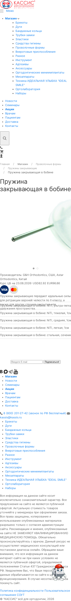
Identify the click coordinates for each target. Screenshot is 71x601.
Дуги (19, 26)
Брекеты (21, 22)
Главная (5, 164)
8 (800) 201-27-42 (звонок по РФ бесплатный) (35, 413)
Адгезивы (22, 64)
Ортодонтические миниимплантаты (40, 72)
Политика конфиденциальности (22, 590)
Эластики (22, 39)
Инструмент (24, 60)
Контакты (11, 126)
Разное (20, 56)
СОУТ (20, 594)
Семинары (12, 105)
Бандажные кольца (29, 31)
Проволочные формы (30, 47)
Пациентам (12, 117)
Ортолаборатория (28, 89)
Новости (11, 101)
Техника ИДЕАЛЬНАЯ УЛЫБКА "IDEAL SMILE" (36, 479)
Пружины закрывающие (22, 168)
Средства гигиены (28, 43)
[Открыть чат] (59, 574)
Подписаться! (52, 362)
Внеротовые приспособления (35, 51)
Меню (10, 10)
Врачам (10, 113)
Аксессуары (24, 68)
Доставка (11, 121)
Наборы (21, 93)
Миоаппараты (25, 76)
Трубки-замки (25, 35)
